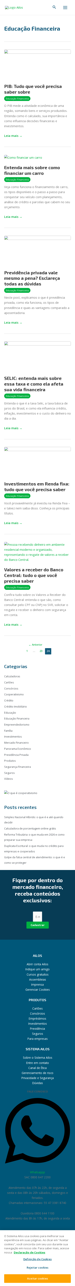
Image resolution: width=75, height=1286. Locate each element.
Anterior (35, 644)
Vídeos (8, 779)
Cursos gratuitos (38, 974)
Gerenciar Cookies (37, 990)
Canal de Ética (37, 1068)
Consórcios (11, 688)
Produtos (10, 761)
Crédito (8, 700)
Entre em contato (37, 1063)
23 (41, 651)
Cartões (9, 682)
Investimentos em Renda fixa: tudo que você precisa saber (36, 486)
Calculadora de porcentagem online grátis (30, 828)
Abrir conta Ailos (37, 964)
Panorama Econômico (17, 749)
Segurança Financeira (17, 767)
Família (8, 731)
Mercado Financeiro (16, 742)
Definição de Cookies (37, 1259)
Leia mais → (13, 135)
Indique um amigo (37, 969)
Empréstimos (37, 1018)
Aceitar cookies (37, 1278)
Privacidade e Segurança (37, 1078)
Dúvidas (37, 1083)
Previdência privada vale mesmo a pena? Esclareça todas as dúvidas (32, 278)
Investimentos (13, 736)
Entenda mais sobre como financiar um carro (32, 170)
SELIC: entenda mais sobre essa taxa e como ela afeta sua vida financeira (33, 383)
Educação (10, 712)
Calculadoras (12, 676)
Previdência (37, 1029)
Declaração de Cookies (29, 1252)
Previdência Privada (16, 755)
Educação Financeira (17, 98)
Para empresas (38, 1039)
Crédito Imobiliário (15, 706)
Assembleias (37, 979)
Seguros (9, 773)
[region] (37, 1258)
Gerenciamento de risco (37, 1073)
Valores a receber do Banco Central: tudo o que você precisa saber (33, 575)
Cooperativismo (14, 694)
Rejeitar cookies (37, 1267)
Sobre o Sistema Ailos (37, 1058)
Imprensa (37, 984)
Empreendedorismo (16, 724)
